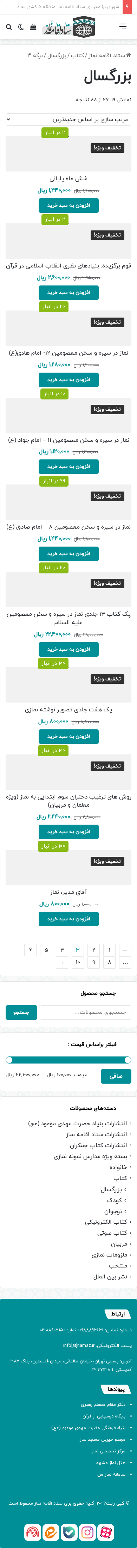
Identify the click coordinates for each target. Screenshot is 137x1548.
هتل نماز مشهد (110, 1463)
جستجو (21, 1012)
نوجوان (113, 1211)
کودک (114, 1200)
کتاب (77, 56)
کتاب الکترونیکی (106, 1222)
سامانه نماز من (111, 1474)
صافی (116, 1076)
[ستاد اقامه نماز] (68, 27)
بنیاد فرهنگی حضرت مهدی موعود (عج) (88, 1428)
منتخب (118, 1266)
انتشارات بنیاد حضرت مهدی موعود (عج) (77, 1124)
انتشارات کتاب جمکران (98, 1146)
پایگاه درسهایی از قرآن (104, 1416)
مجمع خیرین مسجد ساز (102, 1439)
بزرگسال (56, 56)
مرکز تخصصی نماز (108, 1451)
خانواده (118, 1167)
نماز (37, 1503)
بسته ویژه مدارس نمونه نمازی (90, 1157)
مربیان (119, 1244)
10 (78, 962)
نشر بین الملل (110, 1277)
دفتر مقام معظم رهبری (103, 1405)
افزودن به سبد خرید (68, 205)
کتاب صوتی (112, 1233)
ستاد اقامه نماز (107, 56)
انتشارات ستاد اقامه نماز (96, 1135)
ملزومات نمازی (109, 1255)
